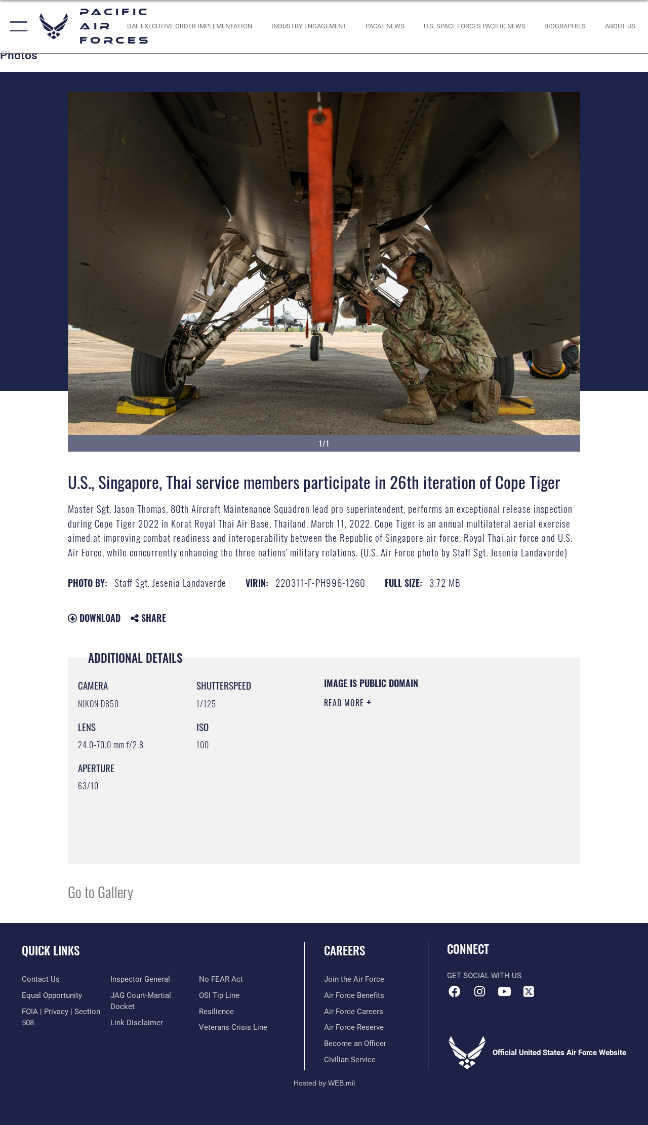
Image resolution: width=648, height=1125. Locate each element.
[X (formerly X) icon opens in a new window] (529, 991)
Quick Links (50, 950)
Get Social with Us (484, 975)
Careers (344, 950)
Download (98, 617)
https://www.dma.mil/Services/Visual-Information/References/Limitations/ (414, 788)
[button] (16, 26)
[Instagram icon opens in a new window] (479, 991)
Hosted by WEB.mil (324, 1083)
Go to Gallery (100, 891)
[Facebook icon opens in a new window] (454, 991)
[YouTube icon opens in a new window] (504, 991)
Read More (345, 703)
